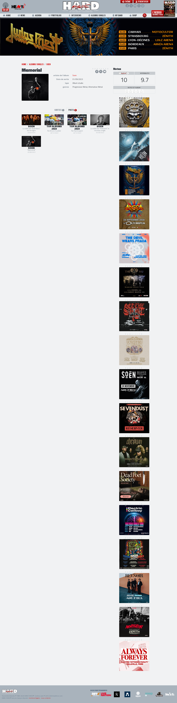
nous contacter (46, 698)
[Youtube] (135, 5)
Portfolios (56, 15)
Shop (134, 15)
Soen (48, 71)
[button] (126, 1)
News (23, 15)
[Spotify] (142, 5)
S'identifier (142, 1)
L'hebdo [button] (157, 13)
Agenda (38, 15)
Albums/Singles (98, 15)
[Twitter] (131, 5)
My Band (118, 15)
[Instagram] (139, 5)
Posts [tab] (72, 116)
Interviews (76, 15)
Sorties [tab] (58, 116)
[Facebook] (127, 5)
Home (8, 15)
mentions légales (34, 698)
